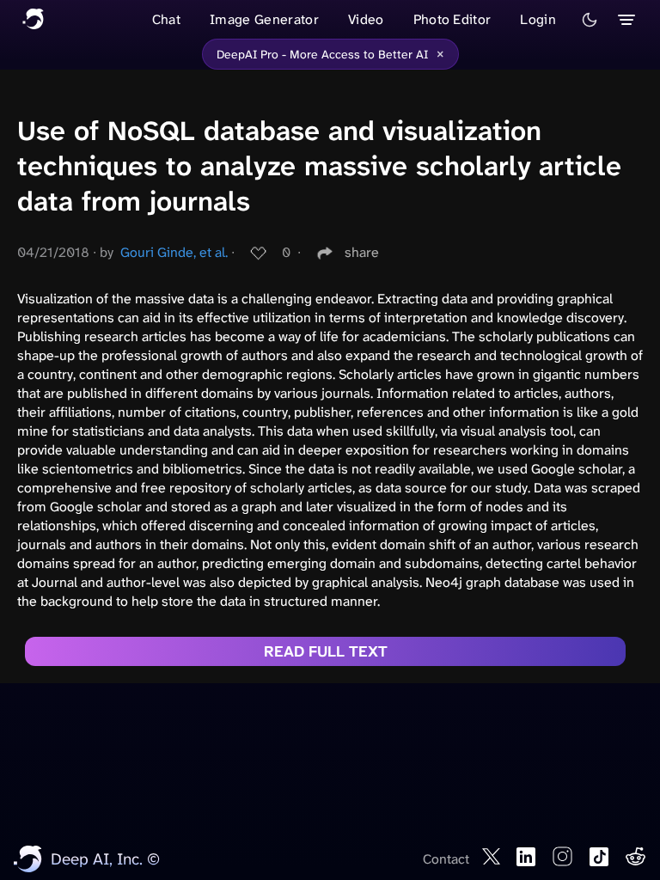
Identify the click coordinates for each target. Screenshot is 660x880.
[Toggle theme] (589, 20)
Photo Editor (452, 19)
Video (366, 19)
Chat (166, 19)
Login (538, 19)
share (362, 252)
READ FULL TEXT (326, 651)
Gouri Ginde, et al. (174, 252)
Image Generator (264, 19)
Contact (446, 859)
